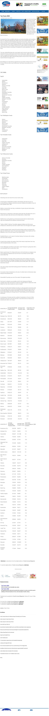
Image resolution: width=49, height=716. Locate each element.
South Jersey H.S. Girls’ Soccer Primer (7, 621)
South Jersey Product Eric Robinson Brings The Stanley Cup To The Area (13, 616)
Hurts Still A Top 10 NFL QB (5, 624)
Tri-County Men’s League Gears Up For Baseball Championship (11, 640)
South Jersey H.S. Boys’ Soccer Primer (7, 619)
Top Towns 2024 (5, 585)
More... (1, 657)
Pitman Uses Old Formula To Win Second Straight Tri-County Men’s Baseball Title (14, 629)
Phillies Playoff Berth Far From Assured (7, 632)
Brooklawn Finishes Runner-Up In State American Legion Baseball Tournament (14, 648)
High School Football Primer (5, 635)
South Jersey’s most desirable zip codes (10, 587)
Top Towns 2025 (5, 589)
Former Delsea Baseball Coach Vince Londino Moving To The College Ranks (13, 645)
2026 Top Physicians (4, 637)
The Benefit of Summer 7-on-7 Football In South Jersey (9, 653)
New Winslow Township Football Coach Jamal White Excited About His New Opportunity (15, 627)
